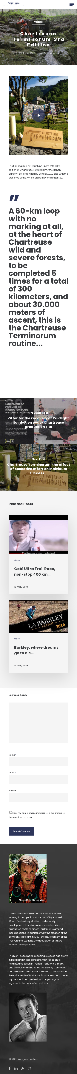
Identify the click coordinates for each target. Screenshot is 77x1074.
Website (12, 790)
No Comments (49, 53)
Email (12, 772)
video (38, 22)
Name (12, 755)
